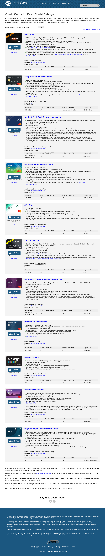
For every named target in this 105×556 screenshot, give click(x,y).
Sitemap (57, 546)
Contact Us (65, 546)
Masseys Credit (31, 357)
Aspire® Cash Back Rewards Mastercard (43, 117)
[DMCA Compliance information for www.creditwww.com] (52, 543)
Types (37, 546)
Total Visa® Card (32, 240)
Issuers (44, 546)
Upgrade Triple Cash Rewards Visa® (41, 428)
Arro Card (29, 205)
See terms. (82, 95)
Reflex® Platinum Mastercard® (38, 164)
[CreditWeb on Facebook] (54, 501)
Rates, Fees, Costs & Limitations (39, 48)
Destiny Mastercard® (34, 390)
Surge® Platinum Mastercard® (38, 76)
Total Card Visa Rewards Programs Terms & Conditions (43, 259)
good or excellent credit (43, 473)
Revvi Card (29, 34)
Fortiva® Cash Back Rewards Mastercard (43, 279)
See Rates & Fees (31, 56)
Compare (14, 52)
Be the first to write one (38, 62)
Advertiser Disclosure (91, 30)
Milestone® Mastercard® (35, 322)
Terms (73, 546)
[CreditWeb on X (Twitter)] (50, 501)
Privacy (50, 546)
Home (32, 546)
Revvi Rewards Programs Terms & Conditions (68, 54)
